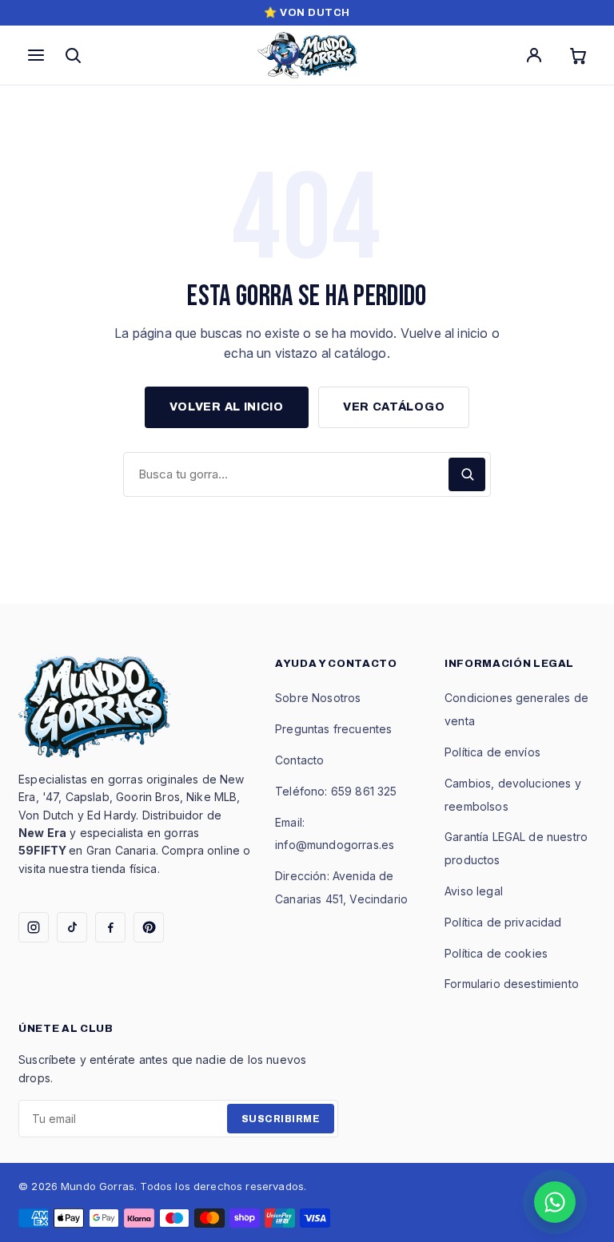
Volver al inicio (226, 407)
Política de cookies (496, 953)
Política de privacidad (503, 922)
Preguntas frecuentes (333, 729)
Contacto (299, 760)
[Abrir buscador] (72, 55)
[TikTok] (72, 927)
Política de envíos (492, 752)
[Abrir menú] (36, 55)
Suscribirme (280, 1119)
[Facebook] (110, 927)
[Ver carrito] (578, 55)
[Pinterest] (149, 927)
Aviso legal (474, 891)
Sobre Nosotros (318, 697)
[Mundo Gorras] (307, 55)
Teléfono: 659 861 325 (336, 791)
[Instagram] (33, 927)
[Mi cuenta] (534, 55)
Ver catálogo (394, 407)
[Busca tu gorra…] (467, 474)
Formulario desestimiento (512, 983)
